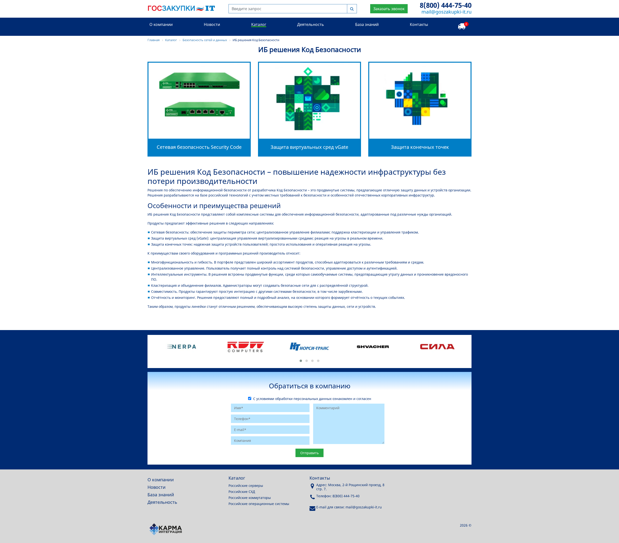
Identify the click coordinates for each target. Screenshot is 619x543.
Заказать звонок (389, 8)
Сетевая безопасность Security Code (199, 147)
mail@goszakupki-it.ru (446, 11)
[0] (461, 26)
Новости (212, 24)
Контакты (419, 24)
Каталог (258, 24)
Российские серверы (245, 485)
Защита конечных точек (420, 147)
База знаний (367, 24)
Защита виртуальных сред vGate (309, 147)
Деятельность (310, 24)
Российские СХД (241, 491)
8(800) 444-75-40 (446, 5)
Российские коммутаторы (249, 497)
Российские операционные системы (258, 503)
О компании (161, 24)
